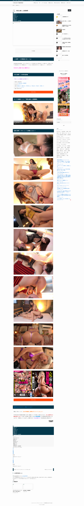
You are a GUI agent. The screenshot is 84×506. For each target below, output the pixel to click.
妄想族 (58, 150)
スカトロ (68, 139)
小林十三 (65, 150)
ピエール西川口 (59, 142)
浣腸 (67, 152)
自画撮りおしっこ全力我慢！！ (61, 155)
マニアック (58, 144)
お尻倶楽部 (69, 134)
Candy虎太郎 (24, 476)
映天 (65, 152)
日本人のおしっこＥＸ (60, 152)
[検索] (70, 0)
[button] (13, 448)
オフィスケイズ (21, 87)
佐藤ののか (15, 13)
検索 (69, 10)
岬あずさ (37, 85)
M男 (70, 131)
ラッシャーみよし (63, 144)
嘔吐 (65, 147)
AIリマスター (59, 131)
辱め (67, 155)
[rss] (69, 0)
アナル (62, 136)
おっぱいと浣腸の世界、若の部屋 (61, 134)
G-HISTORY (63, 131)
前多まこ (62, 147)
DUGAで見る (33, 399)
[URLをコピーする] (14, 455)
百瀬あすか (15, 19)
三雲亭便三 (58, 147)
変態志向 (68, 147)
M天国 (67, 131)
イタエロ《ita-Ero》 (18, 2)
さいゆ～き (58, 136)
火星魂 (58, 153)
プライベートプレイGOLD (66, 142)
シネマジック (64, 139)
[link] (13, 480)
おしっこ (20, 84)
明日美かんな (15, 16)
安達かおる (61, 150)
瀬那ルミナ (15, 18)
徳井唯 (69, 150)
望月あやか (15, 17)
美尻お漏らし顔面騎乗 (17, 20)
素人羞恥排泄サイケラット (63, 153)
